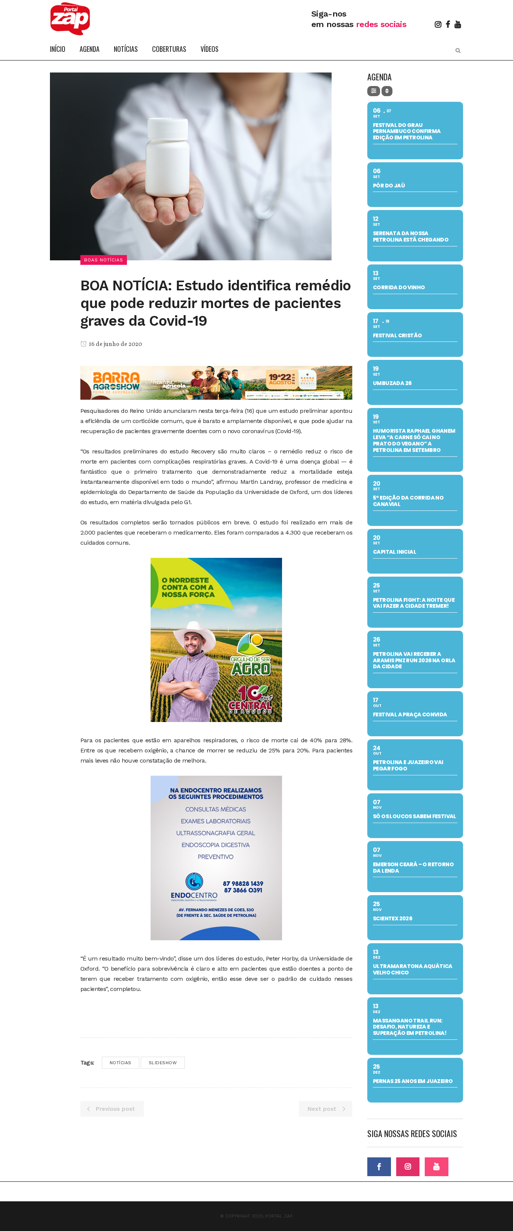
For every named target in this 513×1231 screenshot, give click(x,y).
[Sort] (387, 91)
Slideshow (163, 1062)
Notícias (120, 1062)
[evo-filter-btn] (373, 91)
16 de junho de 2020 (115, 344)
